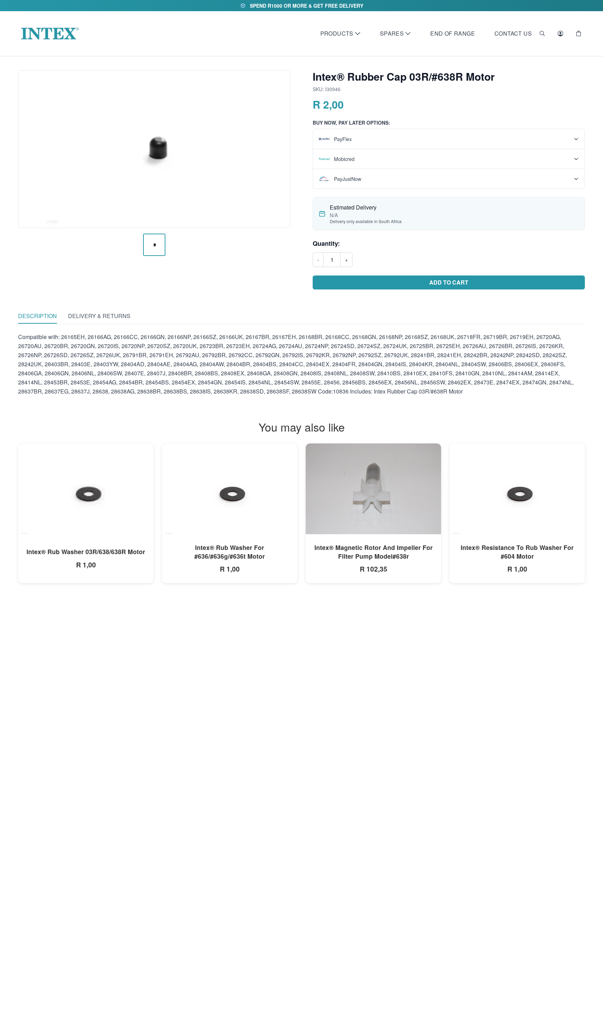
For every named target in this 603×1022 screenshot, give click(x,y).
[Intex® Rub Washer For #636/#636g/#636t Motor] (229, 490)
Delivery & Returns (99, 316)
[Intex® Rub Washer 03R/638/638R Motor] (86, 490)
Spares (392, 33)
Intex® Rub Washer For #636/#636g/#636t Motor (229, 551)
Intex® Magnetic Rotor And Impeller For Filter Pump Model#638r (373, 551)
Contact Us (513, 33)
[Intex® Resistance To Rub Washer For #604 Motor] (517, 490)
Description (37, 316)
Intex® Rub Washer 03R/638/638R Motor (86, 551)
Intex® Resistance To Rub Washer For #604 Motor (517, 551)
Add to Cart (448, 282)
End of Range (452, 33)
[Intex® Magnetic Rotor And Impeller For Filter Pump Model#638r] (373, 489)
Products (336, 33)
